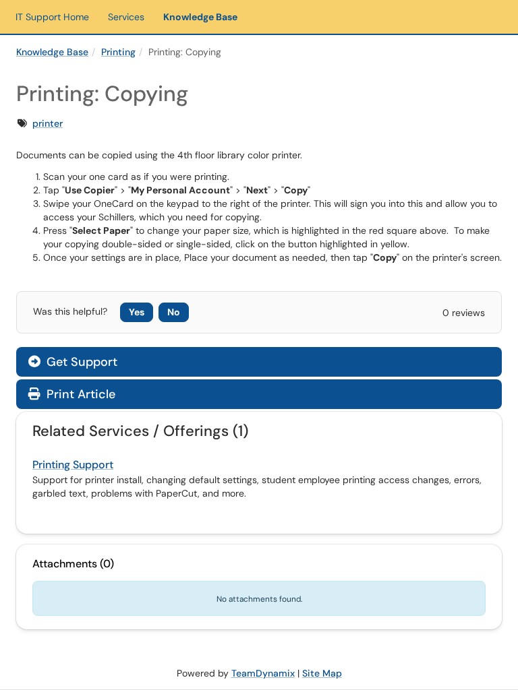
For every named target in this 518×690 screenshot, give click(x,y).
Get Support (80, 362)
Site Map (322, 673)
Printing (118, 52)
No (173, 312)
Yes (136, 312)
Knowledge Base (200, 17)
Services (126, 17)
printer (47, 123)
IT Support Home (52, 17)
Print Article (79, 394)
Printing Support (72, 465)
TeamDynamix (263, 673)
